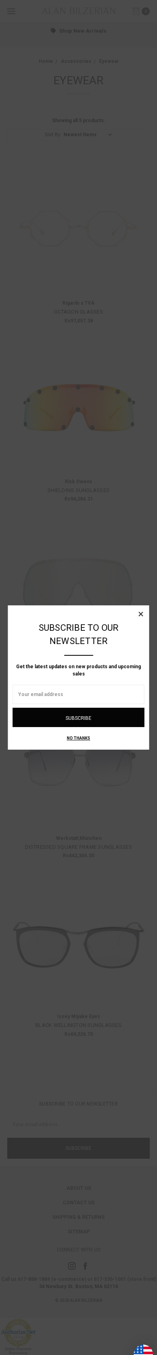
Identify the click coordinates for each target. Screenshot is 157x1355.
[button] (140, 613)
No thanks (78, 738)
